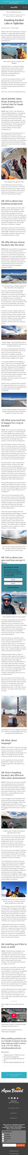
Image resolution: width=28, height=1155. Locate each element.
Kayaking (17, 15)
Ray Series (12, 16)
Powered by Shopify (14, 1153)
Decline (13, 583)
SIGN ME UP (20, 1145)
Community (13, 1118)
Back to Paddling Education (15, 1075)
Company (13, 1113)
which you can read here (8, 75)
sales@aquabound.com (11, 1048)
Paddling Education (15, 12)
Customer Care (13, 1108)
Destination (11, 15)
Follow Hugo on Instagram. (8, 1031)
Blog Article (5, 15)
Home (7, 12)
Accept (13, 579)
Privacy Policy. (10, 575)
